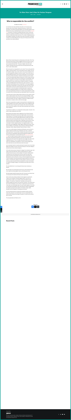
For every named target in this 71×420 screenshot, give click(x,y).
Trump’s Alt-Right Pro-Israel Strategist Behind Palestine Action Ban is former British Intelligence (25, 310)
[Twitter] (35, 207)
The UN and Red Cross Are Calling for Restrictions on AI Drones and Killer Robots (22, 355)
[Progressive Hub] (35, 4)
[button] (61, 4)
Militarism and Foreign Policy (35, 214)
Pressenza (24, 24)
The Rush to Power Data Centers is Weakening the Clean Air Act (19, 400)
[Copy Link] (38, 207)
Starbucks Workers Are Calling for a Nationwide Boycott (18, 258)
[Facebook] (32, 207)
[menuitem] (61, 4)
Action (39, 14)
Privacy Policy (8, 411)
